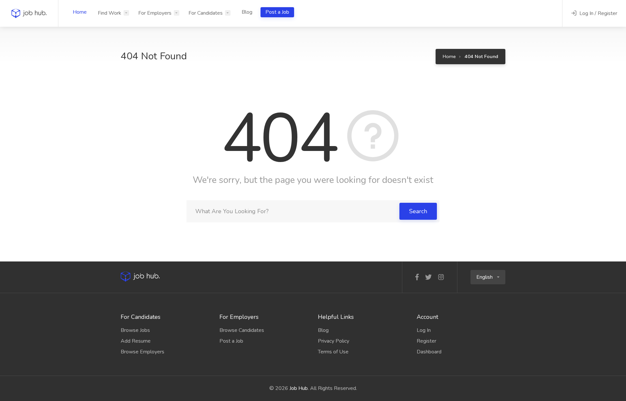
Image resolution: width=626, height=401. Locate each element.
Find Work (109, 13)
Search (418, 211)
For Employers (154, 13)
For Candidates (205, 13)
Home (80, 12)
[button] (487, 277)
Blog (247, 12)
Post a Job (277, 12)
